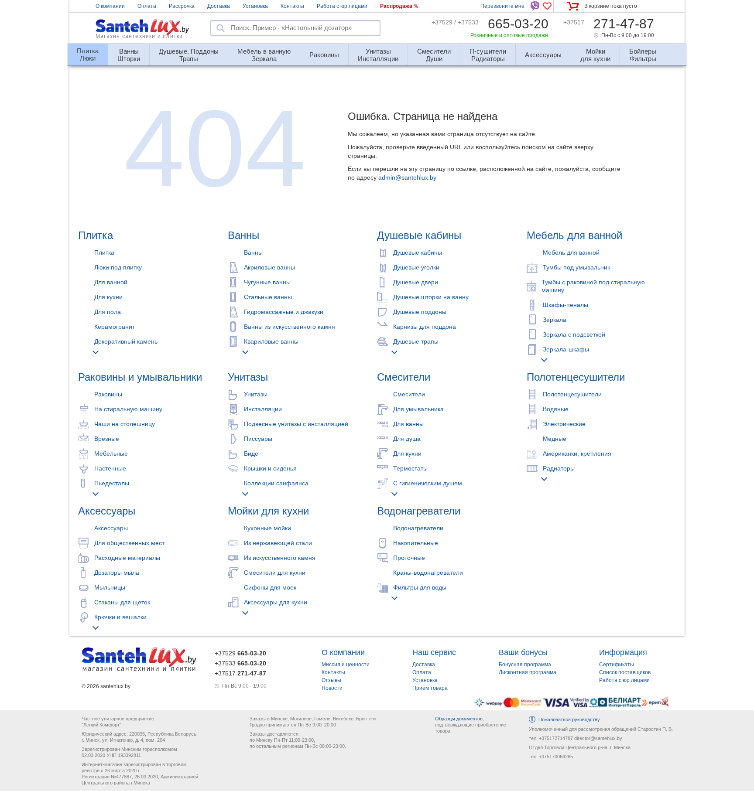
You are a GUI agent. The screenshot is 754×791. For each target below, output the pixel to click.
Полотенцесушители (576, 377)
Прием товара (430, 688)
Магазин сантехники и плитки (139, 36)
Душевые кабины (419, 235)
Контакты (292, 6)
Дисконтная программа (527, 672)
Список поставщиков (625, 672)
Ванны (243, 235)
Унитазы (248, 377)
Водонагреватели (418, 511)
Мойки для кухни (268, 511)
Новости (332, 688)
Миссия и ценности (346, 664)
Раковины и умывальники (140, 377)
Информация (623, 652)
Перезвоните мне (502, 6)
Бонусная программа (525, 664)
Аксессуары (106, 511)
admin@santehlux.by (407, 177)
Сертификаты (616, 664)
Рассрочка (182, 6)
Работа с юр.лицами (342, 6)
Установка (255, 6)
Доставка (218, 6)
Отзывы (331, 680)
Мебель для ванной (574, 235)
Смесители (403, 377)
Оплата (146, 6)
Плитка (95, 235)
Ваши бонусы (523, 652)
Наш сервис (434, 652)
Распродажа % (399, 6)
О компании (110, 6)
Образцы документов (459, 718)
